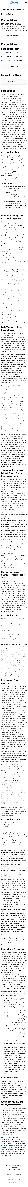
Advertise (14, 1165)
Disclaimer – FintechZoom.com (14, 1169)
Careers (19, 1165)
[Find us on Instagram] (17, 1183)
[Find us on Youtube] (13, 1183)
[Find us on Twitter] (11, 1183)
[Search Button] (26, 2)
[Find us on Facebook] (9, 1183)
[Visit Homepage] (14, 2)
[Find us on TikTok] (15, 1183)
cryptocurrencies (6, 98)
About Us (8, 1165)
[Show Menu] (2, 2)
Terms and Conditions (13, 1167)
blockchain (14, 650)
